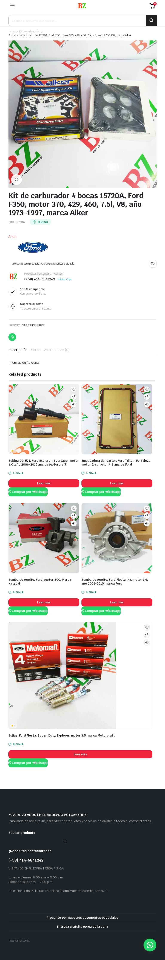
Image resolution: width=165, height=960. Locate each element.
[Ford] (32, 247)
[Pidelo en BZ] (82, 5)
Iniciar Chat (65, 279)
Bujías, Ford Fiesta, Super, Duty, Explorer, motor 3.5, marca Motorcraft (61, 735)
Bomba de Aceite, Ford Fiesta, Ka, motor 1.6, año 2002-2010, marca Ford (114, 581)
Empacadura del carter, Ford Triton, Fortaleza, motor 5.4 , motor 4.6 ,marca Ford (116, 462)
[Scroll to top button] (158, 940)
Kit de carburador (29, 31)
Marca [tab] (35, 350)
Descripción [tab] (17, 350)
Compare (74, 397)
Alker (12, 236)
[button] (16, 179)
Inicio (11, 31)
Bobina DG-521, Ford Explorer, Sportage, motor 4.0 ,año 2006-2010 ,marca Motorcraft (43, 462)
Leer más (44, 483)
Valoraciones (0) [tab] (57, 350)
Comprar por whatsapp (29, 492)
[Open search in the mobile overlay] (82, 20)
